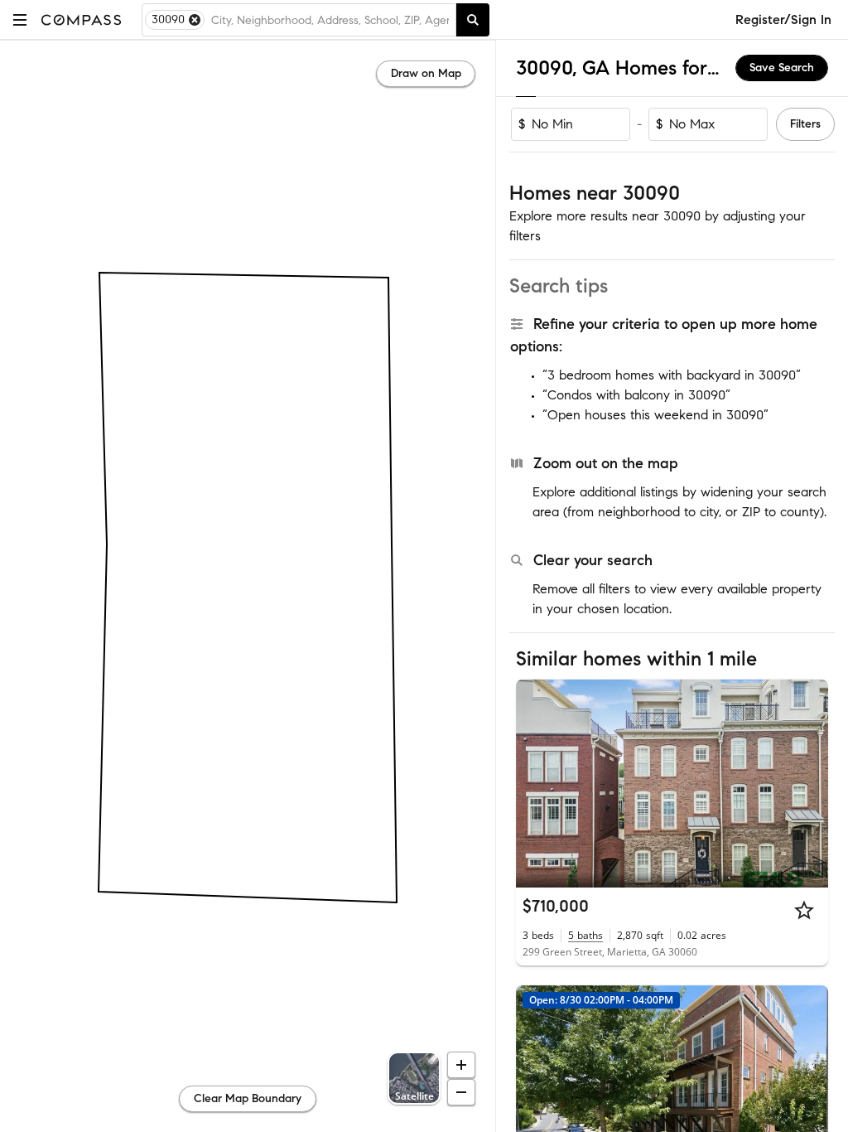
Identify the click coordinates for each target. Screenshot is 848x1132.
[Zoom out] (461, 1092)
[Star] (804, 910)
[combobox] (330, 20)
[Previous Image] (536, 783)
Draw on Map (426, 73)
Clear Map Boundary (247, 1098)
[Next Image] (809, 783)
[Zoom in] (461, 1065)
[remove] (194, 20)
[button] (20, 19)
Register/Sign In (783, 19)
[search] (472, 19)
